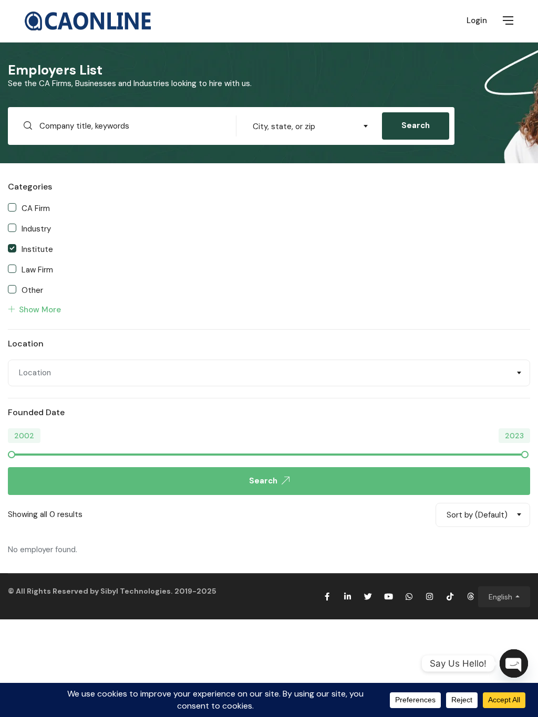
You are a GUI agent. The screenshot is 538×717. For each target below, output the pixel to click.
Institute (37, 249)
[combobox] (309, 125)
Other (32, 289)
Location (26, 343)
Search (415, 125)
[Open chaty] (514, 663)
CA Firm (36, 208)
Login (477, 20)
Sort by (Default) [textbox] (477, 515)
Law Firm (37, 269)
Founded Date (36, 412)
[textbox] (309, 126)
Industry (36, 228)
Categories (30, 186)
